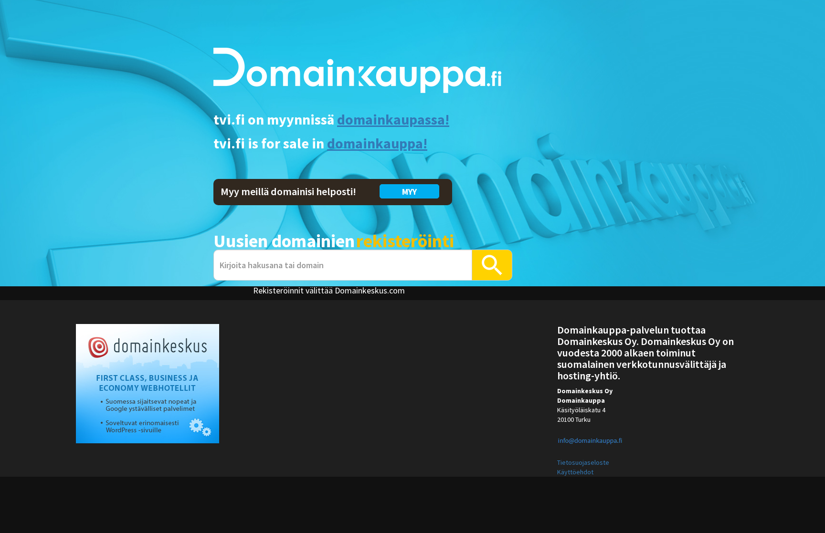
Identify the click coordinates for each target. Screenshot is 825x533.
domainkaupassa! (393, 119)
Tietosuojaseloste (583, 462)
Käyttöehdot (575, 472)
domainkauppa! (377, 143)
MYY (409, 191)
